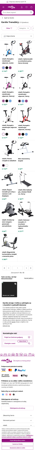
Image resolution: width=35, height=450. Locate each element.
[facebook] (3, 394)
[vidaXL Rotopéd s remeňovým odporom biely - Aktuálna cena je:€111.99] (9, 115)
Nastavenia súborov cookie (17, 448)
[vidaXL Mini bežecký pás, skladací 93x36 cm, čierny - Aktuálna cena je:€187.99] (26, 179)
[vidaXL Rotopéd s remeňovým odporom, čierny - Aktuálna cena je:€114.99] (26, 82)
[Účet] (22, 7)
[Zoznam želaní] (26, 7)
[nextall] (31, 268)
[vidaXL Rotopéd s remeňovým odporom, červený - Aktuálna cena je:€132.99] (26, 115)
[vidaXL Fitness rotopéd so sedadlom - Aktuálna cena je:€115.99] (9, 148)
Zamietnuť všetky (17, 444)
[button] (9, 289)
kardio (13, 322)
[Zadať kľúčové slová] (31, 12)
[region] (17, 438)
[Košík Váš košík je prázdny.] (31, 7)
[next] (26, 268)
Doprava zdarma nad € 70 (17, 2)
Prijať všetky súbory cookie (17, 440)
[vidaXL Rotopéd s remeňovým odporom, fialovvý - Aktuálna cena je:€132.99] (9, 82)
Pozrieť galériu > (29, 278)
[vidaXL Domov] (11, 7)
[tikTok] (14, 394)
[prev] (9, 268)
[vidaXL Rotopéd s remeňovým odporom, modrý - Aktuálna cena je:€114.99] (9, 48)
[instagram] (6, 394)
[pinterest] (10, 394)
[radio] (3, 67)
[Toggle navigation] (3, 7)
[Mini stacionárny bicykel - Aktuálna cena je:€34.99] (26, 148)
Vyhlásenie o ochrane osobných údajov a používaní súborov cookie (17, 436)
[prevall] (4, 268)
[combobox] (17, 12)
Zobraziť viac (6, 326)
